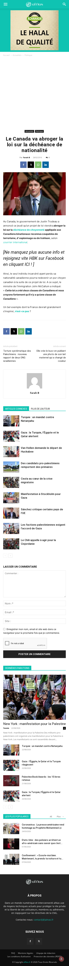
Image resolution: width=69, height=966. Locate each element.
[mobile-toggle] (5, 4)
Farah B (26, 157)
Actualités (17, 55)
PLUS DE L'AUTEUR (40, 409)
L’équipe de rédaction (45, 953)
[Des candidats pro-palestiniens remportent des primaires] (11, 467)
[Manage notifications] (61, 959)
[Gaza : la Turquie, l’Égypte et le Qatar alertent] (11, 436)
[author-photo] (34, 388)
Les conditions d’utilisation (19, 956)
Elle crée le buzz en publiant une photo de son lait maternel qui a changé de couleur (51, 355)
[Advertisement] (34, 93)
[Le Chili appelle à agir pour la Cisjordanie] (11, 543)
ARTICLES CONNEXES (16, 409)
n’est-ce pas (22, 311)
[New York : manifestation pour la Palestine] (34, 697)
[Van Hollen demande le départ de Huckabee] (11, 451)
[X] (31, 165)
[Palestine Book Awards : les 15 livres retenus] (11, 780)
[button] (64, 4)
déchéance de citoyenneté (28, 229)
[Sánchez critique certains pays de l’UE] (11, 513)
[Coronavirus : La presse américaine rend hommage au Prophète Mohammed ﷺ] (11, 828)
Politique (28, 55)
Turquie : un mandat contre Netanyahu (42, 746)
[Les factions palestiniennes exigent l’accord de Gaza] (11, 528)
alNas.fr (26, 962)
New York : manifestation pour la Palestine (34, 724)
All (51, 816)
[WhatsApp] (38, 165)
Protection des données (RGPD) (48, 956)
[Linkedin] (45, 165)
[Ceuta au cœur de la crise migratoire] (11, 482)
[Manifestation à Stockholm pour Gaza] (11, 497)
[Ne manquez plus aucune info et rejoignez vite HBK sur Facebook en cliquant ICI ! (34, 258)
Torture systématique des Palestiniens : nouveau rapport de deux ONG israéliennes (17, 355)
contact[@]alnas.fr (43, 919)
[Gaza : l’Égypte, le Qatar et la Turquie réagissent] (11, 765)
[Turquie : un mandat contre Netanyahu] (11, 420)
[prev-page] (5, 556)
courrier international (15, 242)
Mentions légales (25, 953)
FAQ (13, 953)
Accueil (6, 55)
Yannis (6, 728)
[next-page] (10, 556)
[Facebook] (23, 165)
